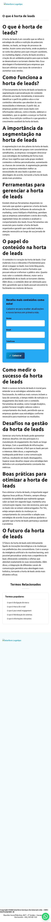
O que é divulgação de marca (18, 603)
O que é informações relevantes (19, 619)
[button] (45, 916)
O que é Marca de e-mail (16, 607)
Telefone (10, 341)
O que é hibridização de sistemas (19, 615)
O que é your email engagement (19, 611)
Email (9, 330)
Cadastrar (15, 355)
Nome (8, 318)
